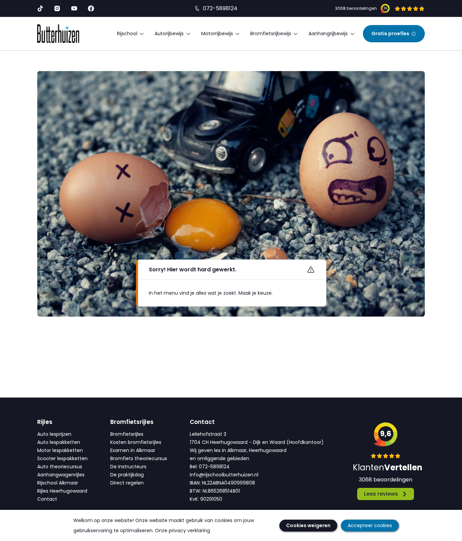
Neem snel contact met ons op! (185, 298)
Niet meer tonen (296, 298)
